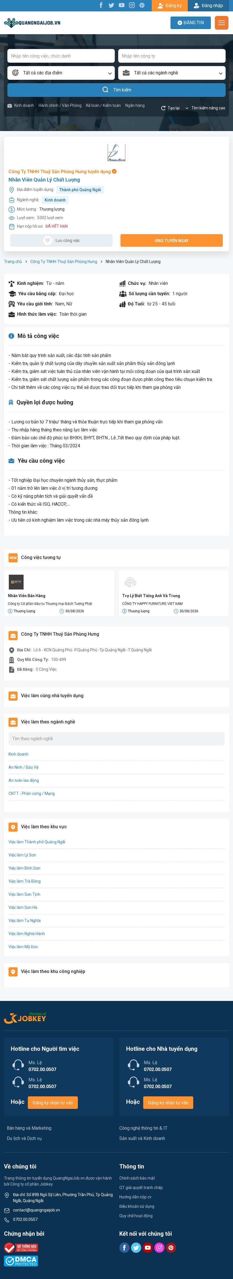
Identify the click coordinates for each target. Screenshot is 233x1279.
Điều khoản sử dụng (136, 1206)
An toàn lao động (24, 780)
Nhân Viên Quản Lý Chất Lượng (44, 180)
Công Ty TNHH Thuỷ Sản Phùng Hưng (63, 261)
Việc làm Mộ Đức (23, 947)
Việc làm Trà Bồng (25, 881)
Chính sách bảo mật (137, 1178)
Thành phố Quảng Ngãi (80, 189)
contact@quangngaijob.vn (36, 1210)
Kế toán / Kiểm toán (103, 105)
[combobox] (61, 73)
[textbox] (61, 73)
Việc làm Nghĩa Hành (27, 933)
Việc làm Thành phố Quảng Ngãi (37, 842)
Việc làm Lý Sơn (22, 855)
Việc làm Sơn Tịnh (24, 894)
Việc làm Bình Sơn (24, 868)
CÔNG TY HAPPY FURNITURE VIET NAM (152, 604)
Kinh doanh (24, 105)
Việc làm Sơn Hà (23, 907)
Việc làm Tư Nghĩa (25, 920)
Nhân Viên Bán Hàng (26, 595)
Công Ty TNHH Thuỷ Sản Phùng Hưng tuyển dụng (60, 171)
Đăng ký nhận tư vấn (53, 1102)
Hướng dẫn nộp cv (135, 1197)
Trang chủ (13, 261)
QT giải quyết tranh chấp (141, 1187)
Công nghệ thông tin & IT (143, 1128)
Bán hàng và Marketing (29, 1128)
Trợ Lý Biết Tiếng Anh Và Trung (151, 595)
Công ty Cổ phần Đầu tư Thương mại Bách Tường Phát (50, 604)
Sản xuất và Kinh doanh (142, 1138)
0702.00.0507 (25, 1219)
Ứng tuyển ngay (171, 240)
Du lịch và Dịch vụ (24, 1138)
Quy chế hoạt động (136, 1215)
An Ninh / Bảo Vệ (23, 767)
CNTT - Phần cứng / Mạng (32, 793)
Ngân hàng (135, 105)
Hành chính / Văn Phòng (60, 105)
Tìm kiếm (122, 90)
